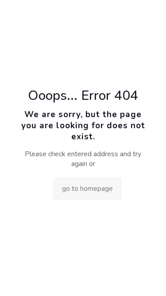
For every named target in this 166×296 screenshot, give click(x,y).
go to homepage (87, 188)
